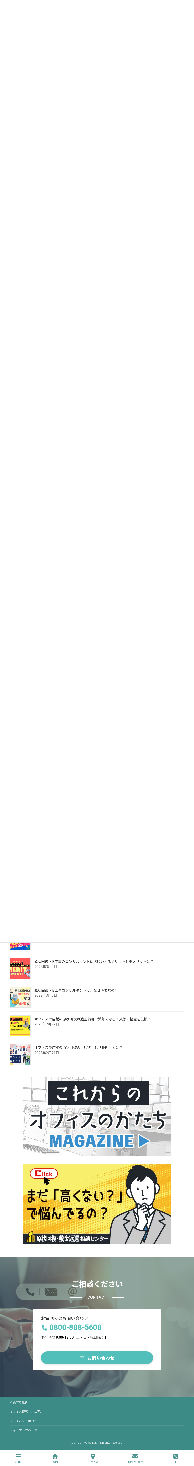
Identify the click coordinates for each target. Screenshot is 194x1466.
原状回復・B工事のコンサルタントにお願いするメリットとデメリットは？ (94, 961)
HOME (55, 1461)
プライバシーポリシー (25, 1421)
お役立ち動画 (19, 1402)
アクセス (93, 1461)
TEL (176, 1461)
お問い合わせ (135, 1461)
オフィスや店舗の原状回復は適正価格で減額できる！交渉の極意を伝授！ (92, 1018)
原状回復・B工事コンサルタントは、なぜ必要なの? (75, 990)
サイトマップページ (23, 1430)
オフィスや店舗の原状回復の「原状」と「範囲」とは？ (78, 1047)
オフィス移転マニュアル (26, 1411)
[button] (97, 1357)
